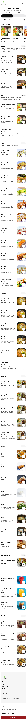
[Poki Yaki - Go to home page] (3, 3)
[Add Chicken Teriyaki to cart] (24, 386)
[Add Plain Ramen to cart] (24, 368)
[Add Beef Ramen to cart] (24, 342)
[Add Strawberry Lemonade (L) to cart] (24, 582)
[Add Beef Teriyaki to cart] (24, 399)
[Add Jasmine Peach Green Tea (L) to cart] (24, 595)
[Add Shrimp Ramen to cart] (24, 355)
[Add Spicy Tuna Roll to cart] (24, 233)
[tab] (7, 15)
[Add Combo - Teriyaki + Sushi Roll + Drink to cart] (24, 564)
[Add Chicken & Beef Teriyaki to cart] (24, 412)
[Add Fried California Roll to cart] (24, 220)
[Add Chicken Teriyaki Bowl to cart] (24, 639)
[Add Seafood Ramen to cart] (24, 316)
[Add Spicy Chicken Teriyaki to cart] (24, 425)
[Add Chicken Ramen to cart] (24, 303)
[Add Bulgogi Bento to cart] (24, 74)
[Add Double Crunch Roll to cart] (24, 207)
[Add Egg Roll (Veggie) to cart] (24, 547)
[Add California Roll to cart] (24, 155)
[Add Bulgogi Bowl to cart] (24, 626)
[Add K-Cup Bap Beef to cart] (24, 664)
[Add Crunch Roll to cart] (24, 168)
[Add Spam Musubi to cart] (24, 534)
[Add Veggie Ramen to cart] (24, 329)
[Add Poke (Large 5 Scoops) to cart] (21, 34)
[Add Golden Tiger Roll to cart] (24, 285)
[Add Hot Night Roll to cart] (24, 181)
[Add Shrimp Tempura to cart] (24, 456)
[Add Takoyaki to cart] (24, 482)
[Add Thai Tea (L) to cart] (24, 607)
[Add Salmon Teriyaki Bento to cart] (24, 87)
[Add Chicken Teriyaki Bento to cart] (24, 62)
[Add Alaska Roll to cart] (24, 246)
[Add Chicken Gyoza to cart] (24, 469)
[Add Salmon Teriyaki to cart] (24, 438)
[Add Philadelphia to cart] (24, 272)
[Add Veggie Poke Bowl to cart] (24, 135)
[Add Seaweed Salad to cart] (24, 508)
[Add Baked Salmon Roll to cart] (24, 259)
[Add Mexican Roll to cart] (24, 194)
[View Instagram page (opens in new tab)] (3, 706)
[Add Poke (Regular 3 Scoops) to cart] (9, 34)
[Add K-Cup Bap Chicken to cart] (24, 652)
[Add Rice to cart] (24, 495)
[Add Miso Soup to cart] (24, 521)
